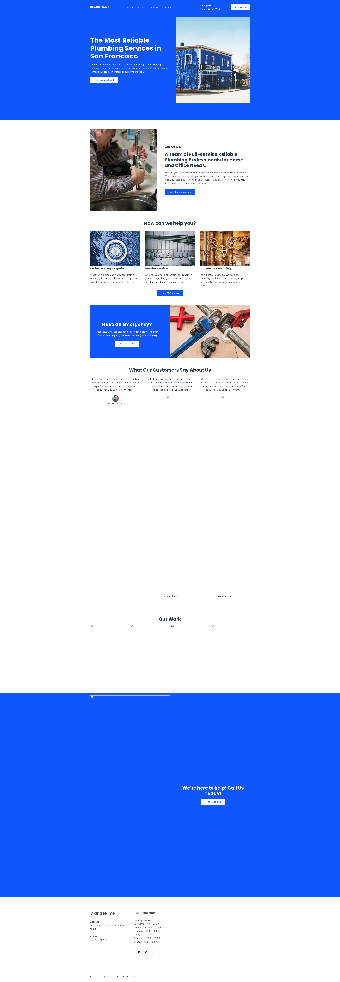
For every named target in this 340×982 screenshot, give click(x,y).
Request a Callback (104, 80)
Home (130, 7)
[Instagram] (152, 952)
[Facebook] (139, 952)
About (141, 7)
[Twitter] (145, 952)
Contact (166, 7)
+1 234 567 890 (127, 343)
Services (153, 7)
